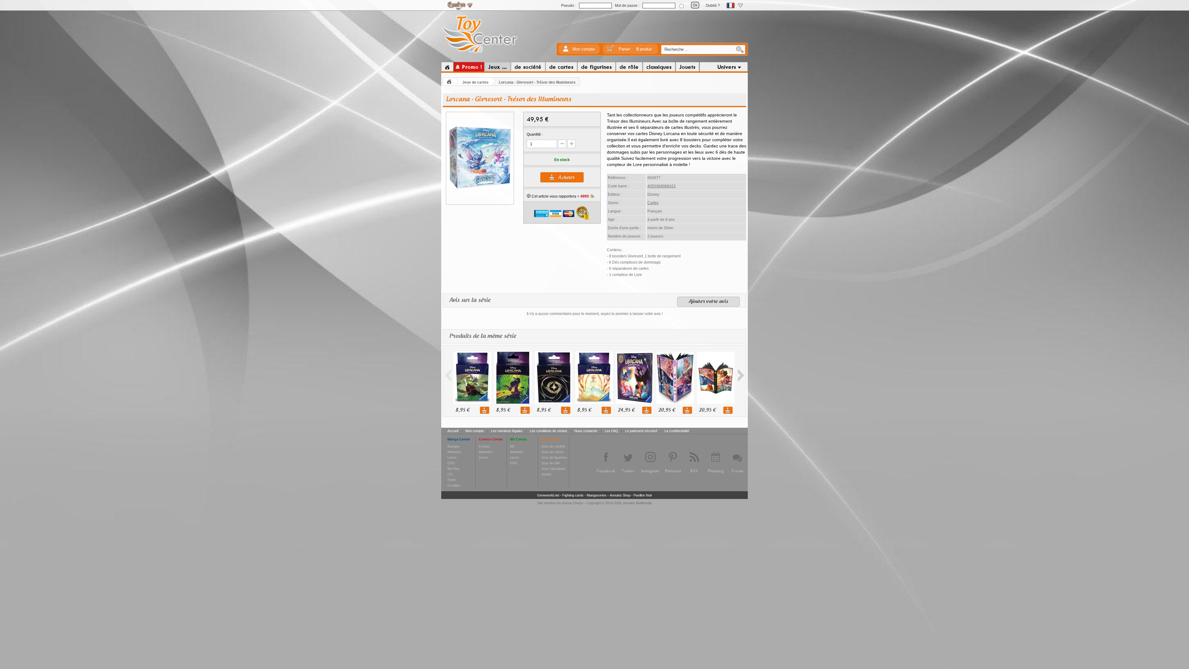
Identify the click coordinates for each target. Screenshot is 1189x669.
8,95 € (462, 410)
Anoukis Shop (620, 495)
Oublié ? (713, 5)
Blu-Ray (453, 468)
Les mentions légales (507, 431)
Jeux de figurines (554, 457)
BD (512, 446)
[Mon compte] (565, 50)
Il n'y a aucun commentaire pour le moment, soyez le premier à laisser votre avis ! (595, 314)
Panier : (635, 49)
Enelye (578, 503)
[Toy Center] (479, 53)
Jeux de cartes (475, 82)
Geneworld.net (548, 495)
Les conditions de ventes (548, 431)
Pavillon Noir (643, 495)
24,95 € (626, 410)
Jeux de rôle (550, 463)
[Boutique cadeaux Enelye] (529, 196)
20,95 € (666, 410)
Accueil (452, 431)
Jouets (546, 474)
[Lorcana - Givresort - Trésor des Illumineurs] (480, 188)
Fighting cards (573, 495)
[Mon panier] (610, 50)
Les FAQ (611, 431)
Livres (452, 457)
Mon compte (584, 49)
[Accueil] (447, 66)
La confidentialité (676, 431)
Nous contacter (586, 431)
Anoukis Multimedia (637, 503)
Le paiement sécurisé (641, 431)
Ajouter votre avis (708, 302)
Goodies (453, 485)
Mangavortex (597, 495)
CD (449, 474)
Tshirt (451, 480)
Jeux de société (553, 446)
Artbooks (454, 452)
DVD (451, 463)
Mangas (453, 446)
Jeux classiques (553, 468)
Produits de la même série (482, 336)
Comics (484, 446)
